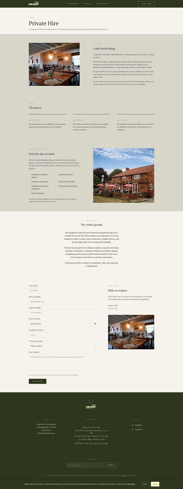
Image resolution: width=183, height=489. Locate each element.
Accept (155, 484)
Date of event (35, 319)
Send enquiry (37, 381)
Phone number (35, 308)
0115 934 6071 (112, 308)
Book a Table (146, 3)
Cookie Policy (131, 484)
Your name (34, 286)
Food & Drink (72, 3)
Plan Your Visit (101, 3)
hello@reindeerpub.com (46, 433)
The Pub (86, 3)
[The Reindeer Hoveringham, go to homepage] (33, 3)
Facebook (138, 429)
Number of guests (36, 330)
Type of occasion (36, 341)
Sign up (111, 465)
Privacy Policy (73, 375)
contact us (124, 475)
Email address (35, 297)
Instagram (138, 425)
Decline (144, 484)
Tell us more (34, 352)
